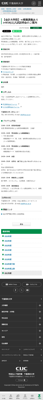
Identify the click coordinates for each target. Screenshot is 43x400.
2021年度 (8, 250)
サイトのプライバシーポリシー (10, 355)
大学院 (19, 8)
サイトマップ (5, 349)
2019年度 (8, 259)
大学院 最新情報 (27, 8)
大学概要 (5, 305)
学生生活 (5, 318)
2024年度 (8, 236)
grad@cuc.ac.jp (26, 203)
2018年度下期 (10, 264)
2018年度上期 (10, 268)
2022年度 (8, 245)
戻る (21, 224)
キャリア (5, 331)
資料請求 (4, 360)
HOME (3, 8)
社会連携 (5, 343)
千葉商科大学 (7, 299)
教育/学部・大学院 (11, 8)
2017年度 (8, 273)
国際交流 (5, 324)
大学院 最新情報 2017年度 (9, 11)
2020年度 (8, 255)
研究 (3, 337)
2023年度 (8, 241)
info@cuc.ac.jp (25, 115)
